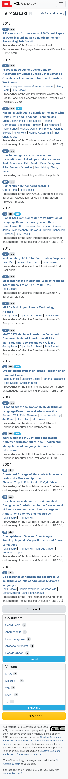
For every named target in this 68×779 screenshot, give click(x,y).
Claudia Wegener (29, 589)
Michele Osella (28, 128)
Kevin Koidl (19, 132)
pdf (5, 29)
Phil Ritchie (45, 128)
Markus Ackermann (40, 132)
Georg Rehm (9, 189)
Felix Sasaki (26, 41)
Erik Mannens (52, 124)
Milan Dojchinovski (13, 120)
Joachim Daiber (31, 378)
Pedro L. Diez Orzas (28, 262)
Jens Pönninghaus (33, 592)
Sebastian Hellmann (29, 124)
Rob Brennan (27, 226)
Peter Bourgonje (12, 86)
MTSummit (11, 680)
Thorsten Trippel (12, 482)
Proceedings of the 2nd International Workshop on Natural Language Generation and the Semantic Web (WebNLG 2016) (33, 97)
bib (12, 29)
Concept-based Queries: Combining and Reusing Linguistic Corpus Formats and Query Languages (32, 540)
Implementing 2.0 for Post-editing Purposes (33, 258)
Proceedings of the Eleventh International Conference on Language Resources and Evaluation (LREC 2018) (33, 49)
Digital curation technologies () (25, 185)
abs (19, 108)
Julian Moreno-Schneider (17, 167)
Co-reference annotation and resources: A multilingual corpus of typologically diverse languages (30, 581)
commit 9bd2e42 (12, 773)
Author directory (54, 13)
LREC (8, 673)
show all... (34, 659)
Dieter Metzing (11, 592)
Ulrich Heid (22, 419)
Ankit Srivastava (12, 163)
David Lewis (9, 226)
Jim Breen (8, 419)
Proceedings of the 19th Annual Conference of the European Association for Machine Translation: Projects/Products (32, 197)
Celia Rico (8, 262)
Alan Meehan (20, 230)
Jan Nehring (9, 41)
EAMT (9, 694)
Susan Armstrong (50, 415)
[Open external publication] (4, 214)
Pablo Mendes (11, 378)
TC (7, 701)
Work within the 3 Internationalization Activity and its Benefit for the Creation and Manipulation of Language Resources (31, 442)
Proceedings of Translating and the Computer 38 (31, 175)
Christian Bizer (28, 382)
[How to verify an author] (30, 13)
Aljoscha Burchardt (31, 315)
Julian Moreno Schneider (39, 86)
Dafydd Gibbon (49, 482)
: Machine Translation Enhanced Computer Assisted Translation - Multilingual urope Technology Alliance (30, 338)
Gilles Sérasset (29, 415)
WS (7, 687)
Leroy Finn (43, 226)
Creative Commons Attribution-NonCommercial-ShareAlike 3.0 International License (33, 740)
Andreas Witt (10, 415)
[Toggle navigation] (61, 4)
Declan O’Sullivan (40, 230)
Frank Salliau (10, 128)
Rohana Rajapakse (53, 378)
